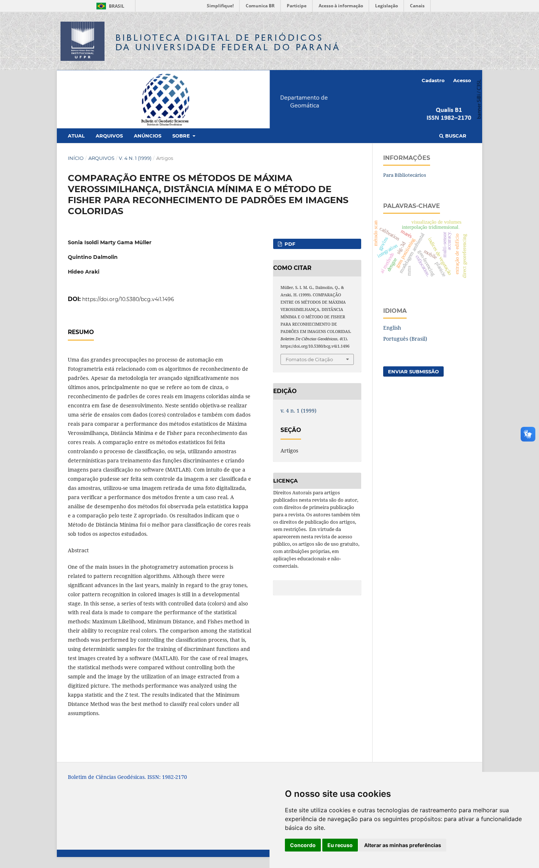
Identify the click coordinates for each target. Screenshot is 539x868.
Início (76, 158)
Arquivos (109, 136)
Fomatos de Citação (309, 359)
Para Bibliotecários (404, 175)
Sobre (181, 136)
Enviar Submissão (413, 371)
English (392, 327)
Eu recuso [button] (340, 845)
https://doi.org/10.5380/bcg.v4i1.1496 (128, 299)
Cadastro (433, 80)
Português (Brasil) (405, 338)
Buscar (455, 136)
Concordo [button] (303, 845)
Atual (76, 136)
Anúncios (147, 136)
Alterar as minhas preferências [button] (402, 845)
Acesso (462, 80)
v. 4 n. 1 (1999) (135, 158)
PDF (289, 244)
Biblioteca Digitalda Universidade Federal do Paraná (228, 42)
